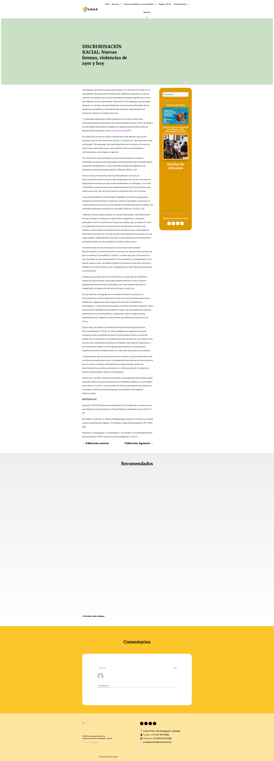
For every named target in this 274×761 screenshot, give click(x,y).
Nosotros (115, 4)
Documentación (180, 4)
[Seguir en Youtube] (169, 223)
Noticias (147, 12)
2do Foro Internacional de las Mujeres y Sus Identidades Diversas (175, 129)
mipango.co (95, 742)
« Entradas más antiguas (93, 616)
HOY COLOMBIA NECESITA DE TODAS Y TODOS (115, 543)
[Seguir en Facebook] (182, 223)
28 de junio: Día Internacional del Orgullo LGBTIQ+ (117, 597)
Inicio (107, 4)
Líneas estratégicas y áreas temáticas (139, 4)
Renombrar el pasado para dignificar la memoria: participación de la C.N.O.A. (134, 571)
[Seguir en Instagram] (173, 223)
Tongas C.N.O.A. (164, 4)
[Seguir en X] (177, 223)
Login (175, 668)
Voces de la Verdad (176, 105)
